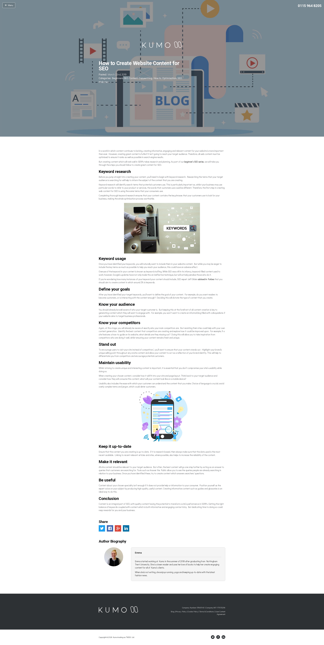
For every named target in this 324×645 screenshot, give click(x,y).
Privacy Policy (181, 611)
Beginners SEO (120, 78)
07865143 (200, 607)
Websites (104, 82)
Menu (10, 5)
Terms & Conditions (206, 611)
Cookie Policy (193, 611)
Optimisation (169, 78)
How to (157, 78)
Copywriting (145, 78)
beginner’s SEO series (194, 161)
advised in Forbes (206, 279)
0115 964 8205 (309, 6)
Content (133, 78)
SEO (179, 78)
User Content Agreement (220, 612)
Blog (172, 611)
